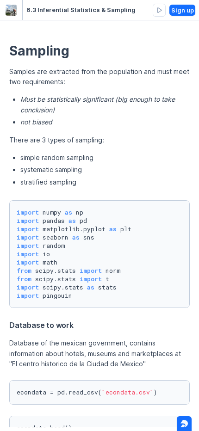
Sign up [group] (182, 10)
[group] (159, 10)
